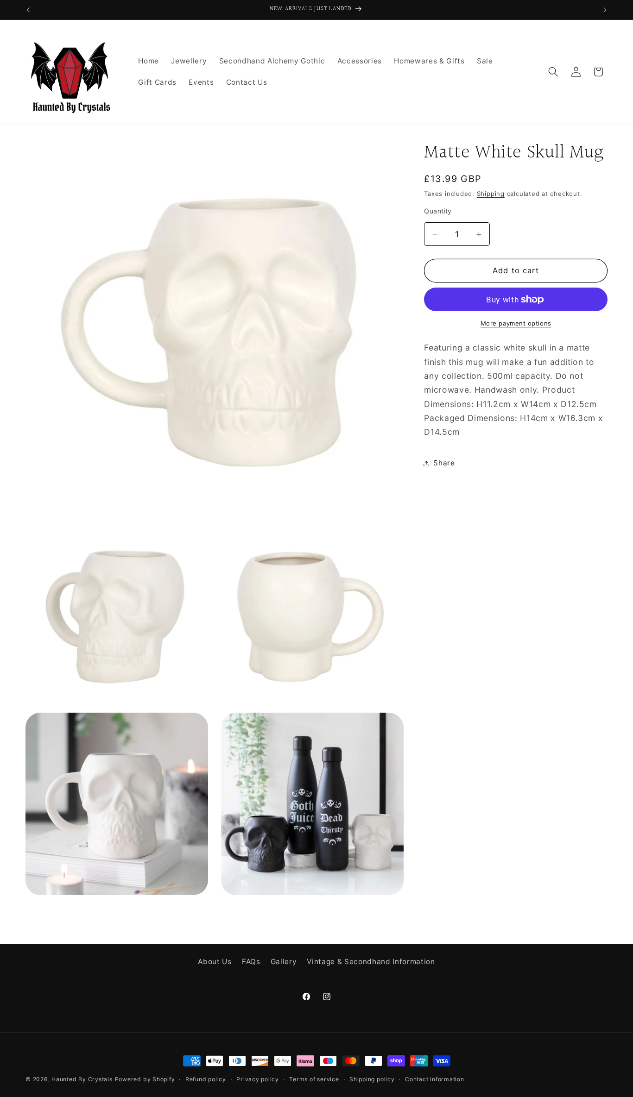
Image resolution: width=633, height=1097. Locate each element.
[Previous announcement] (28, 9)
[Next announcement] (605, 9)
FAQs (251, 962)
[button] (553, 72)
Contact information (434, 1079)
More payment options (516, 323)
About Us (214, 962)
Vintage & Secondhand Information (371, 962)
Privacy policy (257, 1079)
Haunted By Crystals (82, 1079)
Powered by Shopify (145, 1079)
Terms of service (314, 1079)
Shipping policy (372, 1079)
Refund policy (205, 1079)
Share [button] (444, 463)
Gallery (284, 962)
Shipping (491, 193)
